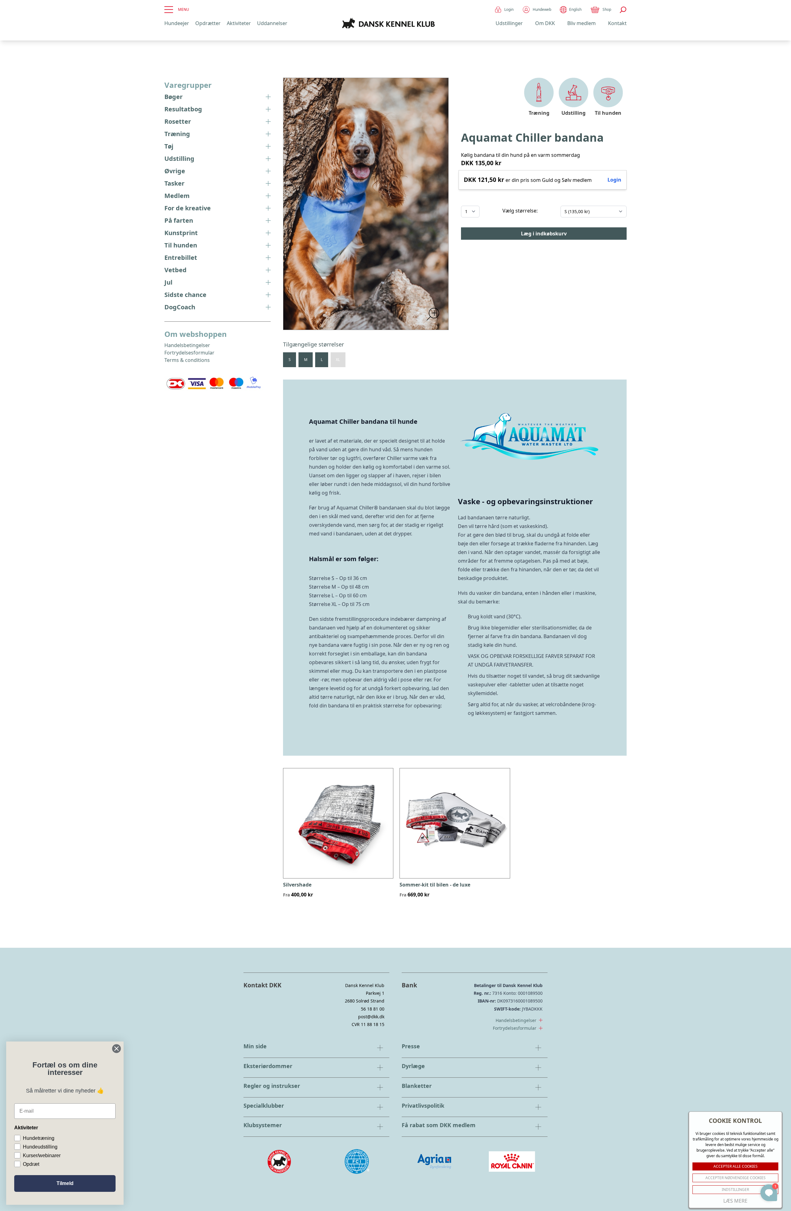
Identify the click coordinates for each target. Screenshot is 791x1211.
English (575, 9)
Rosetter (177, 121)
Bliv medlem (581, 23)
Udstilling (179, 158)
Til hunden (180, 245)
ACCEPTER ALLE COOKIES (735, 1166)
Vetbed (175, 270)
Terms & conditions (187, 360)
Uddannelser (272, 23)
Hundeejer (176, 23)
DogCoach (179, 307)
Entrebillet (180, 257)
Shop (607, 9)
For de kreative (187, 208)
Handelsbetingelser (187, 345)
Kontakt (617, 23)
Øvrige (174, 171)
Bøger (173, 96)
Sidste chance (185, 294)
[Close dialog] (116, 1048)
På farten (178, 220)
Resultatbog (183, 109)
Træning (177, 134)
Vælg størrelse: (520, 210)
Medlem (177, 195)
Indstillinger (735, 1189)
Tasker (174, 183)
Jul (168, 282)
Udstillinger (509, 23)
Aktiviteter (239, 23)
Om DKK (545, 23)
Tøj (168, 146)
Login (509, 9)
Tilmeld (65, 1183)
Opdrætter (208, 23)
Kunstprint (181, 233)
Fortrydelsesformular (189, 352)
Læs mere (735, 1200)
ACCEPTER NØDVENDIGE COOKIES (735, 1177)
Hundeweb (542, 9)
